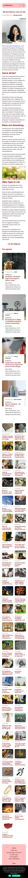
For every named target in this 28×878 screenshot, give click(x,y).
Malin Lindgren (17, 399)
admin (15, 272)
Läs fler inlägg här (14, 244)
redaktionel (23, 19)
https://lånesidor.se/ (14, 46)
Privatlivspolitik (16, 875)
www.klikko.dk (15, 859)
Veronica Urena (17, 15)
